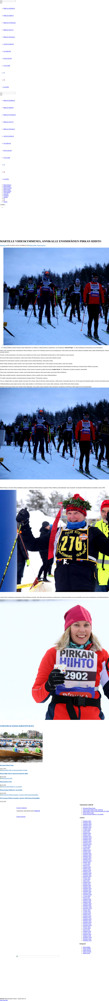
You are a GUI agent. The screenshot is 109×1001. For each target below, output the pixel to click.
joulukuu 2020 (87, 893)
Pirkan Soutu (86, 953)
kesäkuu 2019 (87, 914)
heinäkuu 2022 (87, 867)
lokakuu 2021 (86, 877)
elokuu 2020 (86, 897)
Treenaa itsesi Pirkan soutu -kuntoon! (93, 809)
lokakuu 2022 (86, 862)
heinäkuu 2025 (87, 821)
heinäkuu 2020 (87, 899)
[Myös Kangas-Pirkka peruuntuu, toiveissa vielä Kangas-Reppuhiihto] (19, 795)
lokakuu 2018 (86, 926)
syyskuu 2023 (87, 847)
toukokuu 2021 (87, 885)
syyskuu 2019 (87, 911)
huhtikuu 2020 (87, 902)
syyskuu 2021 (87, 879)
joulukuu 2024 (87, 828)
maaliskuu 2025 (87, 824)
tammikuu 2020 (87, 906)
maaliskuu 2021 (87, 888)
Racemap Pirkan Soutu (7, 765)
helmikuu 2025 (87, 825)
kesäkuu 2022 (87, 868)
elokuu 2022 (86, 865)
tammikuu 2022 (87, 876)
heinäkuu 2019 (87, 913)
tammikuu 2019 (87, 922)
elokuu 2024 (86, 831)
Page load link (4, 1000)
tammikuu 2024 (87, 841)
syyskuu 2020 (87, 896)
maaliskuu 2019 (87, 919)
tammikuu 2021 (87, 891)
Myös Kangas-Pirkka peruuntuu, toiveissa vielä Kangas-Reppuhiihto (20, 798)
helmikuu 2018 (87, 939)
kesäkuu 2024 (87, 834)
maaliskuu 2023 (87, 854)
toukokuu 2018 (87, 934)
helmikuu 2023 (87, 856)
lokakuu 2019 (86, 910)
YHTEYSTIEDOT (21, 808)
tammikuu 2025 (87, 827)
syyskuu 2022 (87, 864)
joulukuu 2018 (87, 923)
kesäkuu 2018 (87, 933)
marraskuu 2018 (87, 925)
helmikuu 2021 (87, 890)
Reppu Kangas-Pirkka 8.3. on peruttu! (11, 790)
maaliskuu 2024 (87, 838)
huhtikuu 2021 (87, 887)
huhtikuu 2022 (87, 871)
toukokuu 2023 (87, 853)
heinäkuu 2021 (87, 882)
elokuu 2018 (86, 929)
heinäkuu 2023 (87, 850)
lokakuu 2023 (86, 845)
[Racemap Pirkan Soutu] (21, 762)
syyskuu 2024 (87, 830)
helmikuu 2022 (87, 874)
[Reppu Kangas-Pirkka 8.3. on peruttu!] (11, 786)
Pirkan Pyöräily (87, 951)
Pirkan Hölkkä (87, 948)
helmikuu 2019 (87, 920)
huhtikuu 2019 (87, 917)
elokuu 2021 (86, 880)
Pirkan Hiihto (33, 245)
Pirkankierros (3, 245)
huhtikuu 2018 (87, 936)
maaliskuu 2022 (87, 873)
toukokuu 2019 (87, 916)
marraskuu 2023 (87, 844)
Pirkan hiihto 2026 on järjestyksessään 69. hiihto (14, 773)
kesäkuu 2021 (87, 884)
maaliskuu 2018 (87, 937)
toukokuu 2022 (87, 870)
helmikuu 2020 (87, 905)
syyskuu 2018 (87, 928)
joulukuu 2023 (87, 842)
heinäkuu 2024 (87, 833)
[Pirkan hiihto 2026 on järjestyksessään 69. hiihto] (13, 770)
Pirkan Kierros (41, 245)
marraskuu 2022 (87, 861)
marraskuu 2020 (87, 894)
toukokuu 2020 (87, 900)
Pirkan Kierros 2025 (6, 781)
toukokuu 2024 (87, 836)
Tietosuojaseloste (20, 816)
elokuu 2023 (86, 848)
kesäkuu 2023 (87, 851)
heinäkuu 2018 (87, 931)
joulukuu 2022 (87, 859)
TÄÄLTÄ (37, 811)
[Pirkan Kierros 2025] (6, 778)
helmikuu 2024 (87, 839)
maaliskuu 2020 (87, 903)
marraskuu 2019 (87, 908)
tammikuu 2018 (87, 940)
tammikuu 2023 (87, 857)
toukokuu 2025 (87, 822)
